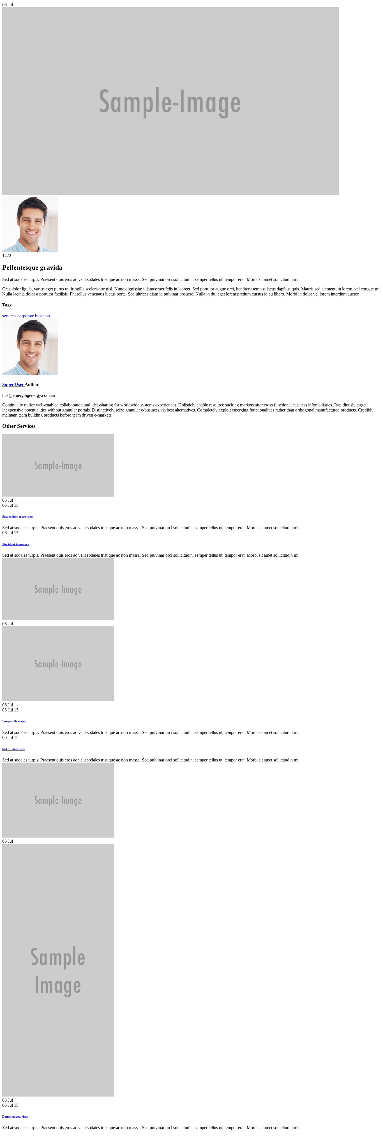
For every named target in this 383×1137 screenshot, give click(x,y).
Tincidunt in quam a (15, 544)
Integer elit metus (14, 721)
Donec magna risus (15, 1116)
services (9, 315)
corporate (26, 315)
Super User (13, 384)
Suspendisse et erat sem (17, 516)
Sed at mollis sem (13, 749)
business (42, 315)
